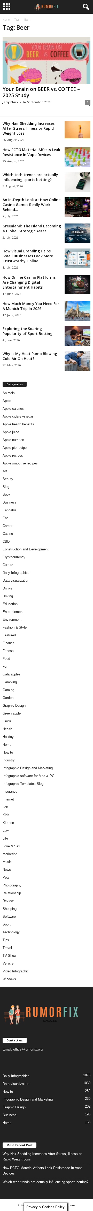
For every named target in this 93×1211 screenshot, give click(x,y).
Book (6, 494)
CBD (6, 541)
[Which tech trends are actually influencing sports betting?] (77, 182)
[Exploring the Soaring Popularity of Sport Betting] (77, 336)
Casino (8, 534)
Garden (8, 698)
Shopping (10, 909)
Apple (7, 401)
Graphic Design (14, 705)
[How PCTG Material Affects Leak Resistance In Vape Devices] (77, 157)
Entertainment (13, 612)
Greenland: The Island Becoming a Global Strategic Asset (32, 228)
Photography (12, 885)
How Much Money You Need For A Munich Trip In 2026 (31, 306)
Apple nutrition (13, 440)
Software (9, 916)
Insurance (10, 791)
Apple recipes (13, 455)
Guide (7, 721)
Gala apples (11, 674)
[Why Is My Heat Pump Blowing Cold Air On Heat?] (77, 361)
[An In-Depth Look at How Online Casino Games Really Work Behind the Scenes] (77, 207)
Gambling (10, 682)
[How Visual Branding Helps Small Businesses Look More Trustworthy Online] (77, 258)
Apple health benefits (18, 424)
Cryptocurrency (14, 557)
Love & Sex (11, 846)
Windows (9, 979)
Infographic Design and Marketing (28, 768)
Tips (6, 940)
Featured (9, 635)
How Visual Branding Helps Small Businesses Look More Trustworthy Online (28, 256)
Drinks (7, 588)
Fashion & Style (15, 627)
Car (5, 518)
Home (6, 19)
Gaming (8, 690)
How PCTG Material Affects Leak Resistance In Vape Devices (31, 152)
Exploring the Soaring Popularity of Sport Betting (27, 331)
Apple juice (11, 432)
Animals (9, 393)
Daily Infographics (16, 573)
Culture (8, 565)
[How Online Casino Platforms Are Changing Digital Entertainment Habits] (77, 284)
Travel (7, 948)
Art (5, 471)
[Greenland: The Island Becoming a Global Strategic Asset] (77, 233)
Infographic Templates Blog (23, 784)
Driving (8, 596)
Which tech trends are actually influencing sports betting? (30, 177)
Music (7, 862)
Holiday (8, 737)
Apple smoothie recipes (20, 463)
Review (8, 901)
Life (5, 838)
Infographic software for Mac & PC (28, 776)
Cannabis (10, 510)
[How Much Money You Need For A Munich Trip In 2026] (77, 311)
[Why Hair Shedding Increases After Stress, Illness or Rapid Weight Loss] (77, 129)
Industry (9, 760)
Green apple (12, 713)
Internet (8, 799)
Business (10, 502)
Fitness (8, 651)
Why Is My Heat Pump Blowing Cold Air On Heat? (30, 356)
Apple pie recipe (15, 448)
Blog (6, 487)
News (7, 870)
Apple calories (13, 409)
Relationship (12, 893)
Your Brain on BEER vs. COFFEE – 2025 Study (41, 92)
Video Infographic (16, 971)
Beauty (8, 479)
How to (8, 752)
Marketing (10, 854)
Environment (12, 620)
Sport (7, 924)
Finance (8, 643)
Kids (6, 815)
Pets (6, 877)
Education (10, 604)
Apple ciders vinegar (18, 416)
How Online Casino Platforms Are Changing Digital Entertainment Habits (29, 282)
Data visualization (16, 580)
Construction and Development (26, 549)
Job (5, 807)
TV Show (9, 956)
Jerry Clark (10, 102)
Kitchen (8, 823)
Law (6, 831)
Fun (5, 666)
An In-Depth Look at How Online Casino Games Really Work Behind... (31, 204)
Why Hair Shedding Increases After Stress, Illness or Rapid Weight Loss (29, 128)
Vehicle (8, 963)
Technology (11, 932)
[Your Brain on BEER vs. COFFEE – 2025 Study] (46, 60)
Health (7, 729)
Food (6, 659)
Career (7, 526)
